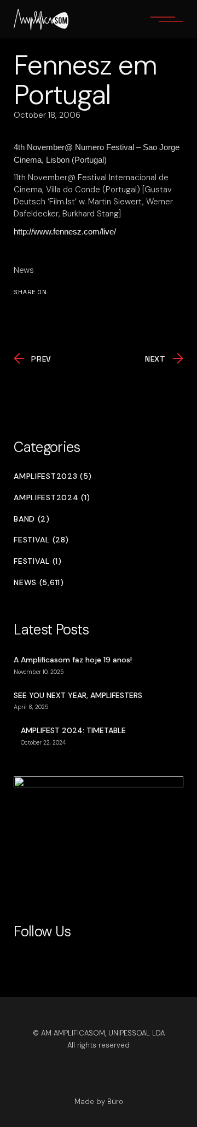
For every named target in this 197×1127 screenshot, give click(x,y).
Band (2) (32, 519)
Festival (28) (41, 540)
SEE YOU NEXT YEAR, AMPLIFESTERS (78, 695)
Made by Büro (98, 1101)
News (24, 270)
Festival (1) (37, 561)
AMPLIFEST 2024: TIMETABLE (73, 730)
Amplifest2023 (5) (53, 476)
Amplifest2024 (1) (52, 497)
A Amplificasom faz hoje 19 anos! (73, 660)
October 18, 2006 (47, 115)
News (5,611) (38, 582)
